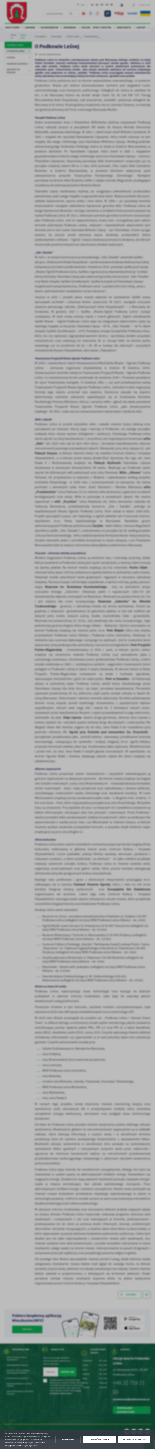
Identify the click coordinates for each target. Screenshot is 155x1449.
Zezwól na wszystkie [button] (134, 1439)
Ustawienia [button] (68, 1439)
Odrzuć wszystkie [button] (99, 1439)
